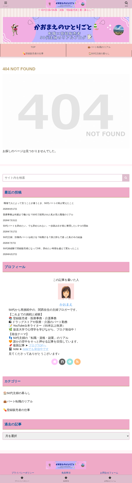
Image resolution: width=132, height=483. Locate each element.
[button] (125, 178)
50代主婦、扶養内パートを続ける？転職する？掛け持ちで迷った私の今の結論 (42, 237)
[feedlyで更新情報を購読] (70, 362)
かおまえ (66, 304)
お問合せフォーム (109, 472)
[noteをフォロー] (62, 362)
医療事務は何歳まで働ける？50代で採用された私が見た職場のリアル (38, 214)
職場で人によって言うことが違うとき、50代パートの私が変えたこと (38, 203)
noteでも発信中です (36, 349)
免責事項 (66, 472)
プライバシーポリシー (23, 472)
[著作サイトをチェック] (54, 362)
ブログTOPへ (37, 345)
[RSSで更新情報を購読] (77, 362)
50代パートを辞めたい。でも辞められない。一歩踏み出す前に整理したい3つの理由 (45, 225)
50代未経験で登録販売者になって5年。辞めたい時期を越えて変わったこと (41, 248)
